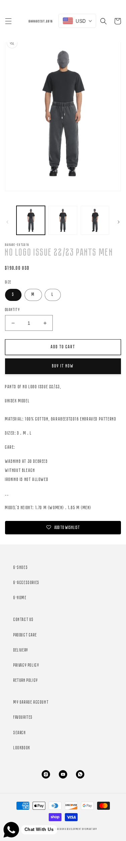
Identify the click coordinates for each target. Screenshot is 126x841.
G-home (20, 598)
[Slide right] (118, 222)
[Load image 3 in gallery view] (95, 220)
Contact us (23, 619)
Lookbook (22, 748)
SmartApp (91, 829)
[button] (8, 21)
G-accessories (26, 582)
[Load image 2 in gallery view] (62, 220)
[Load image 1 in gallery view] (30, 220)
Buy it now (63, 366)
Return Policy (25, 680)
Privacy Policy (26, 665)
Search (19, 733)
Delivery (21, 650)
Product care (25, 635)
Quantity (12, 310)
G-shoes (20, 567)
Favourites (23, 717)
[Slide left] (7, 222)
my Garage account (31, 702)
